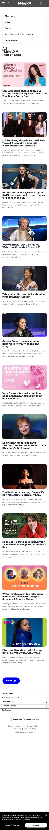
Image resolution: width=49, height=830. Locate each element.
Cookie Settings (30, 729)
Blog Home (10, 16)
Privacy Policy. (25, 819)
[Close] (46, 815)
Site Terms (17, 729)
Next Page (11, 681)
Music (7, 22)
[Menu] (3, 3)
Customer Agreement (16, 726)
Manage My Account (10, 697)
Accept (36, 825)
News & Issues (11, 40)
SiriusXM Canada (9, 706)
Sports (8, 28)
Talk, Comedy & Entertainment (19, 34)
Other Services (8, 702)
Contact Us (6, 710)
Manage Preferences (12, 825)
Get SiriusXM (7, 693)
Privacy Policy (33, 726)
